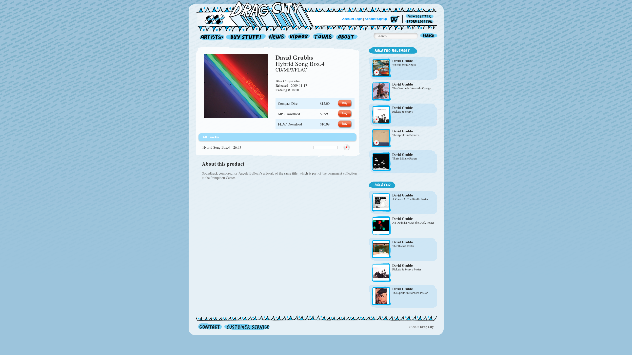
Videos (299, 37)
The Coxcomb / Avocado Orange (411, 88)
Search (428, 36)
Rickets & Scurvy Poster (406, 269)
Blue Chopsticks (287, 81)
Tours (323, 37)
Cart (395, 19)
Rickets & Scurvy (402, 111)
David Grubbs (294, 57)
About (347, 37)
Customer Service (246, 326)
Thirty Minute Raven (404, 158)
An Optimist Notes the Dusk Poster (413, 222)
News (277, 37)
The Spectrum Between (405, 135)
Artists (210, 37)
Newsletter (420, 16)
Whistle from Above (404, 65)
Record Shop (246, 37)
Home (257, 13)
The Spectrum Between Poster (410, 293)
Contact (210, 326)
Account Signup (376, 19)
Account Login (352, 19)
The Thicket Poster (403, 246)
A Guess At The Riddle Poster (410, 199)
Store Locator (420, 21)
